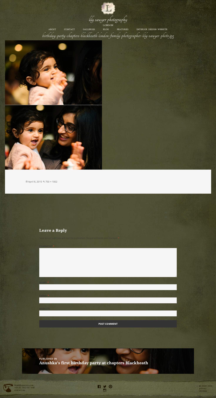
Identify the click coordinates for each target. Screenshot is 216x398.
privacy (202, 388)
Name (44, 282)
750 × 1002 (51, 181)
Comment (46, 246)
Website (44, 308)
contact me (19, 390)
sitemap (203, 390)
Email (44, 295)
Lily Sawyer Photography (108, 19)
